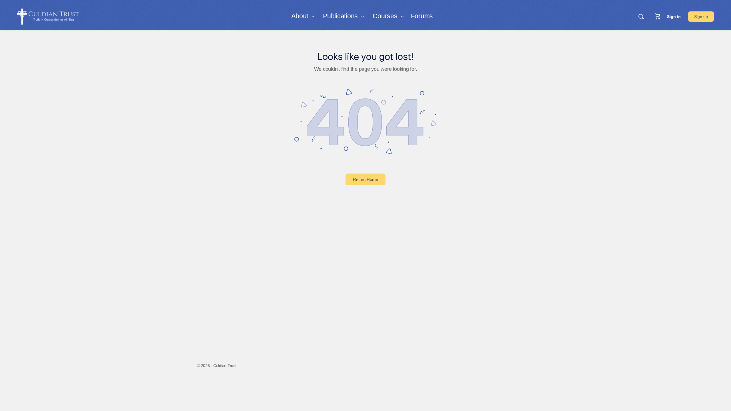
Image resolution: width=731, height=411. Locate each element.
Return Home (365, 179)
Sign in (674, 16)
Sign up (701, 16)
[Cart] (657, 16)
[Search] (641, 16)
